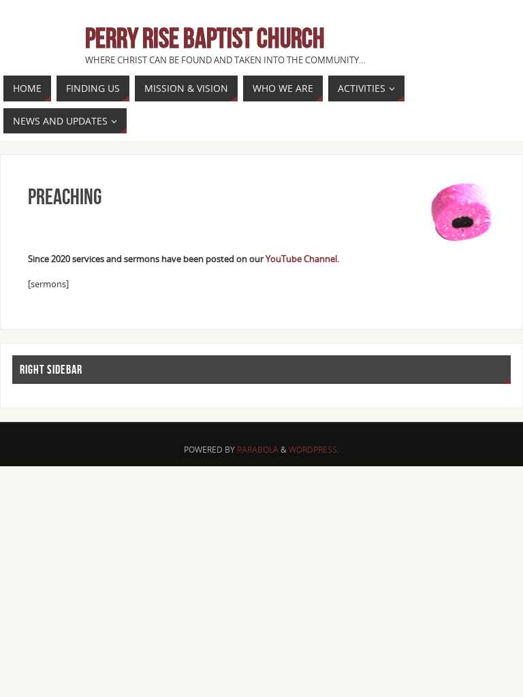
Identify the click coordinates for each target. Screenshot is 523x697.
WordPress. (314, 449)
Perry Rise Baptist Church (205, 38)
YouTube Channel (301, 259)
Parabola (258, 449)
